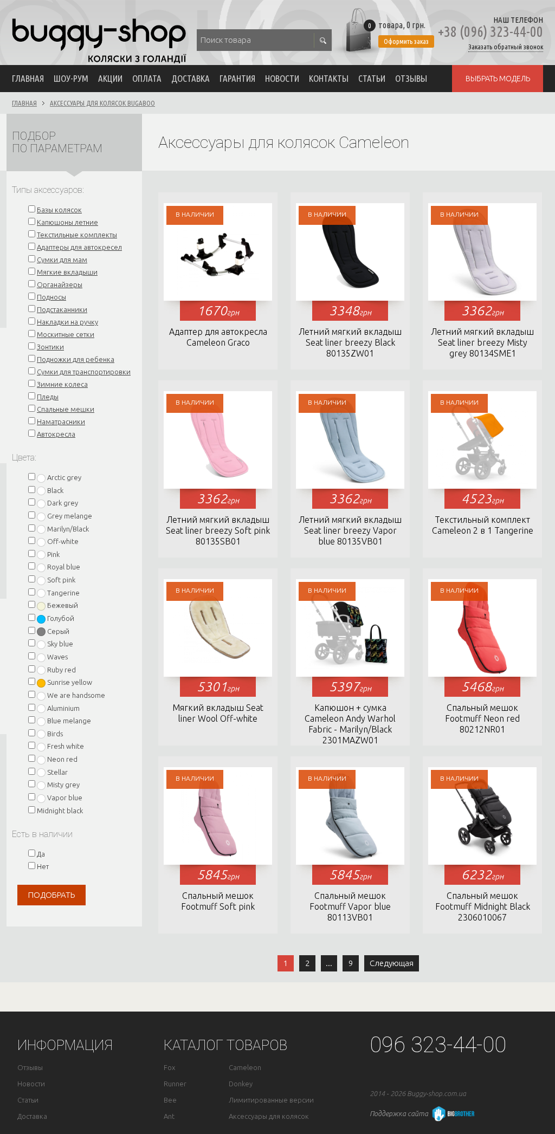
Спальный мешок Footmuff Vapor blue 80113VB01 (350, 906)
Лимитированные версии (271, 1100)
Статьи (371, 78)
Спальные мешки (65, 409)
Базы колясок (59, 209)
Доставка (190, 78)
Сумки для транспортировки (84, 371)
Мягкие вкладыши (67, 272)
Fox (169, 1067)
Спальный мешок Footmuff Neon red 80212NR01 (482, 718)
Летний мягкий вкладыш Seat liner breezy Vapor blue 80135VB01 (350, 530)
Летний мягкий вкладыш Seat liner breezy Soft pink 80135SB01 (218, 530)
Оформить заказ (406, 41)
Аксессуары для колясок (269, 1116)
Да (41, 854)
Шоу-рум (71, 78)
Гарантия (237, 78)
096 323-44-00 (438, 1045)
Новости (282, 78)
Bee (170, 1100)
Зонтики (50, 347)
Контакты (329, 78)
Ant (169, 1116)
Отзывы (411, 78)
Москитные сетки (65, 334)
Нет (43, 866)
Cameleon (245, 1067)
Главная (28, 78)
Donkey (241, 1083)
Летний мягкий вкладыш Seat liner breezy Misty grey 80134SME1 (482, 342)
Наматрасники (61, 421)
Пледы (48, 396)
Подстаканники (62, 309)
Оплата (147, 78)
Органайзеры (59, 284)
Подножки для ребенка (75, 359)
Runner (175, 1083)
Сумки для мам (62, 259)
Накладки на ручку (67, 322)
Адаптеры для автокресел (79, 247)
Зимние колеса (62, 384)
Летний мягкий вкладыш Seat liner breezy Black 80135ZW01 (350, 342)
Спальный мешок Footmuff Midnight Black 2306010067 (482, 906)
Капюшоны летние (67, 222)
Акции (110, 78)
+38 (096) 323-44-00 (490, 31)
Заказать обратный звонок (505, 46)
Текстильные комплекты (77, 234)
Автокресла (56, 434)
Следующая (392, 963)
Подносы (51, 297)
